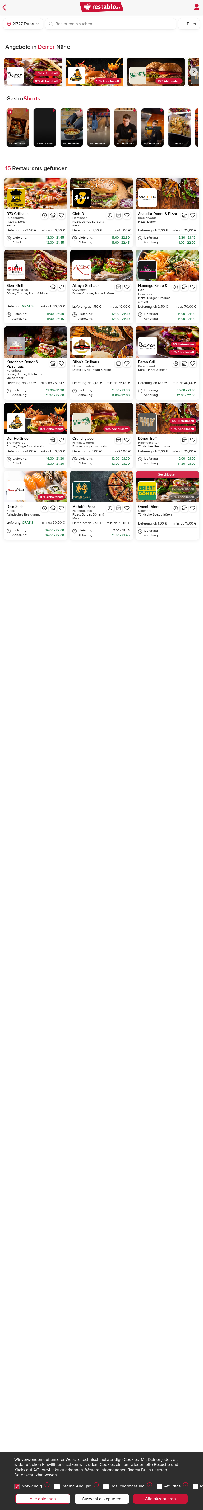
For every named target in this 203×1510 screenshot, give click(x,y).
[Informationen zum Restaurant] (53, 215)
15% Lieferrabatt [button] (183, 489)
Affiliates (172, 1486)
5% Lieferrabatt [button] (47, 73)
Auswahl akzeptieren (101, 1498)
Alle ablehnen (43, 1498)
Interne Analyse (76, 1486)
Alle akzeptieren (160, 1498)
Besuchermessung (127, 1486)
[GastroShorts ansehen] (44, 215)
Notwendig (32, 1486)
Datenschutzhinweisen (35, 1475)
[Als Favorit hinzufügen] (61, 215)
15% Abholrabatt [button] (182, 497)
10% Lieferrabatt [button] (183, 421)
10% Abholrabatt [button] (46, 81)
